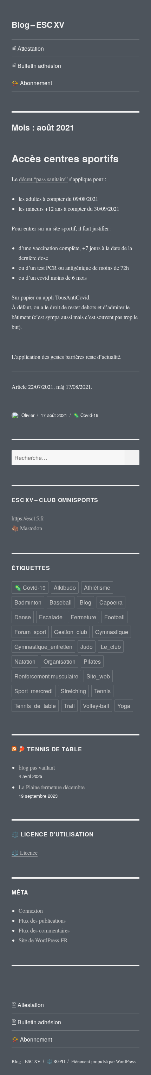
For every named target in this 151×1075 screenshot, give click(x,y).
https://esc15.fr (28, 518)
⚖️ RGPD (56, 1061)
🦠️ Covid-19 (85, 415)
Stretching (73, 691)
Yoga (123, 706)
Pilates (92, 661)
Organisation (60, 661)
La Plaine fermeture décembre (52, 787)
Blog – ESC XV (38, 24)
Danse (22, 617)
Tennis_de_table (35, 706)
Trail (69, 706)
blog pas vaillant (37, 767)
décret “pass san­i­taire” (43, 179)
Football (114, 617)
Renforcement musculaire (46, 676)
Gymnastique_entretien (43, 647)
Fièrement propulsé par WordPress (103, 1061)
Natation (24, 661)
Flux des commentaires (44, 930)
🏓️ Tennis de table (50, 749)
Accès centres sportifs (65, 158)
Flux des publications (42, 920)
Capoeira (111, 602)
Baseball (61, 602)
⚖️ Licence (25, 852)
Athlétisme (97, 587)
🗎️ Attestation (28, 48)
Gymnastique (111, 632)
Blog (85, 602)
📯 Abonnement (32, 83)
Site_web (98, 676)
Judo (86, 647)
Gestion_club (70, 632)
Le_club (111, 647)
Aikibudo (65, 587)
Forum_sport (30, 632)
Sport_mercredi (33, 691)
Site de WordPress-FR (43, 940)
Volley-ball (96, 706)
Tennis (102, 691)
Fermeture (83, 617)
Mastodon (31, 528)
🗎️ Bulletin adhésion (36, 66)
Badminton (27, 602)
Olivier (27, 415)
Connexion (31, 910)
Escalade (51, 617)
